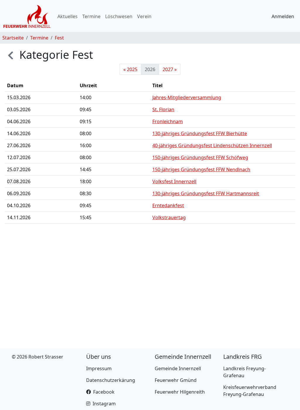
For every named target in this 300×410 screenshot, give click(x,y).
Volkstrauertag (169, 217)
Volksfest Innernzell (174, 181)
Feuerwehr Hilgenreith (180, 392)
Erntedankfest (168, 205)
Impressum (99, 368)
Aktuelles (67, 16)
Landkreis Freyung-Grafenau (244, 372)
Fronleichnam (167, 121)
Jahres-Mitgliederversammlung (186, 97)
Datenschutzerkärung (110, 380)
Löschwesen (118, 16)
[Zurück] (10, 54)
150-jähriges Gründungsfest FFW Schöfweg (200, 157)
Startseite (13, 38)
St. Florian (163, 109)
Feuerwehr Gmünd (176, 380)
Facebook (104, 392)
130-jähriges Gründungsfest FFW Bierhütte (199, 133)
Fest (59, 38)
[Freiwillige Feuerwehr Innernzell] (27, 16)
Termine (91, 16)
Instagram (104, 403)
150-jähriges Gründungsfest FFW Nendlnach (201, 169)
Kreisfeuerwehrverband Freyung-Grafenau (249, 390)
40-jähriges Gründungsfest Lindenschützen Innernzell (212, 145)
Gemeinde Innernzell (178, 368)
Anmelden (283, 16)
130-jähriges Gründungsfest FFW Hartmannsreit (205, 193)
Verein (144, 16)
